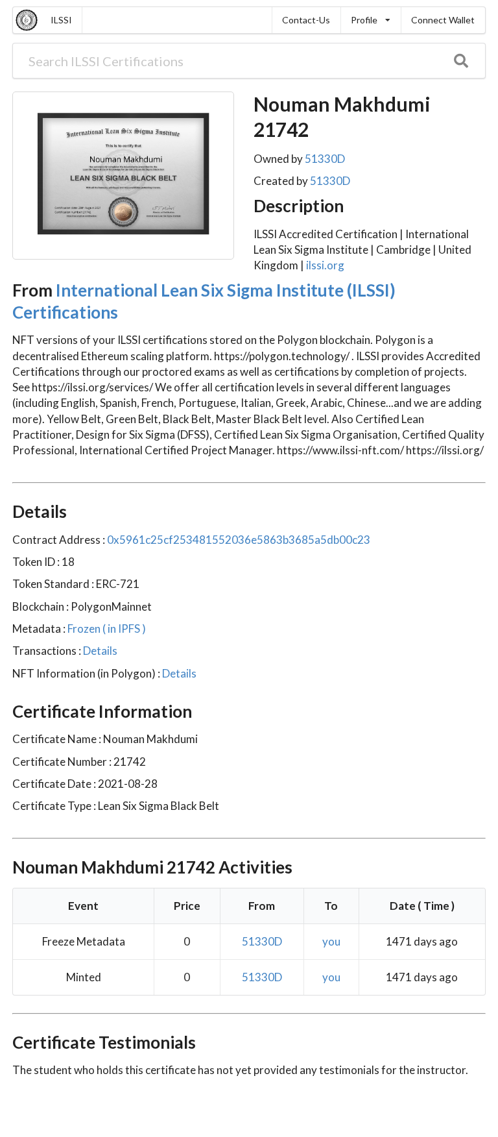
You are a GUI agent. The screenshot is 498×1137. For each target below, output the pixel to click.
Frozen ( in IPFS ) (105, 628)
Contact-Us (306, 19)
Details (99, 650)
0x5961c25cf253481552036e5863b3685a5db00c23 (238, 539)
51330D (325, 158)
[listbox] (370, 20)
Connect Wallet (443, 19)
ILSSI (61, 19)
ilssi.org (325, 265)
